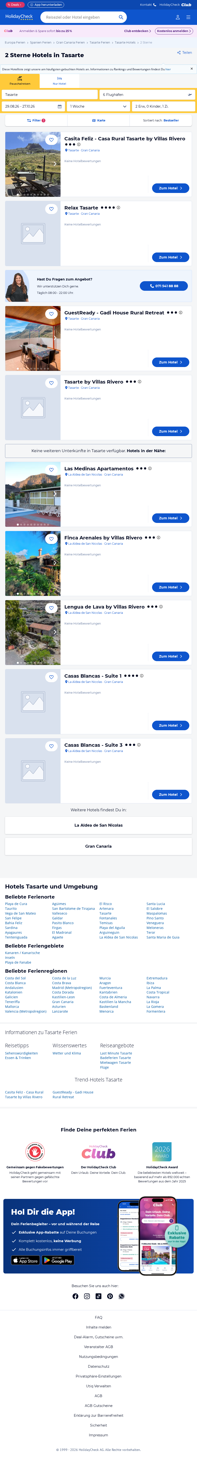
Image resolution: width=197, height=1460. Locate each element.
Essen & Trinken (18, 1057)
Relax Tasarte (81, 208)
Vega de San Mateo (20, 913)
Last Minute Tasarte (116, 1053)
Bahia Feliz (13, 923)
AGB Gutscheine (98, 1406)
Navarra (153, 997)
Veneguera (155, 923)
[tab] (20, 81)
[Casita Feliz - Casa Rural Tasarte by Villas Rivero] (33, 164)
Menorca (106, 1011)
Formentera (156, 1011)
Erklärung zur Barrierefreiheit (98, 1415)
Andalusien (14, 987)
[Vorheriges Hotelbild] (11, 164)
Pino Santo (155, 918)
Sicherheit (98, 1425)
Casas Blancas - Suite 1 (93, 676)
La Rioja (153, 1001)
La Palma (154, 987)
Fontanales (108, 918)
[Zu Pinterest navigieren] (110, 1296)
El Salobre (155, 908)
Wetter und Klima (67, 1053)
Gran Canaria (98, 846)
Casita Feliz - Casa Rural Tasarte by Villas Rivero (124, 139)
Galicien (11, 997)
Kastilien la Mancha (115, 1001)
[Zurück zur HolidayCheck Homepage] (19, 17)
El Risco (105, 903)
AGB (98, 1396)
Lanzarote (60, 1011)
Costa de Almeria (113, 997)
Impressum (98, 1435)
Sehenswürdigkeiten (21, 1053)
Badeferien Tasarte (115, 1057)
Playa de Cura (16, 903)
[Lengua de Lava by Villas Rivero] (33, 632)
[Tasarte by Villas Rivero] (33, 407)
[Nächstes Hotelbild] (55, 164)
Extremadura (157, 978)
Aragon (105, 983)
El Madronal (62, 932)
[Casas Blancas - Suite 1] (33, 701)
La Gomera (155, 1006)
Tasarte (105, 913)
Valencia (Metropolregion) (25, 1011)
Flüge (104, 1067)
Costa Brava (61, 983)
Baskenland (108, 1006)
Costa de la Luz (64, 978)
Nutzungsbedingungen (98, 1357)
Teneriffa (12, 1001)
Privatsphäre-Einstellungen (98, 1376)
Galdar (57, 918)
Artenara (106, 908)
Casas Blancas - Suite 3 (93, 745)
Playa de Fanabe (18, 962)
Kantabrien (108, 992)
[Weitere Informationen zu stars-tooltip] (78, 144)
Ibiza (150, 983)
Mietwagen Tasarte (115, 1062)
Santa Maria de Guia (163, 937)
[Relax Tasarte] (33, 233)
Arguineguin (109, 932)
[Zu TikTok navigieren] (98, 1296)
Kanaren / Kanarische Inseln (22, 955)
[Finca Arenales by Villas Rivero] (33, 563)
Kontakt (146, 4)
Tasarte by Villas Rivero (93, 382)
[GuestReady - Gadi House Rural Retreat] (33, 338)
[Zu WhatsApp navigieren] (121, 1296)
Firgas (57, 927)
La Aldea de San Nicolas (98, 825)
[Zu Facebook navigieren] (75, 1296)
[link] (178, 17)
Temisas (106, 923)
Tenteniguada (16, 937)
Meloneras (155, 927)
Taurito (11, 908)
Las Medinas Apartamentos (99, 469)
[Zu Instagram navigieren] (87, 1296)
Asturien (59, 1006)
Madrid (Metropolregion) (72, 987)
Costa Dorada (63, 992)
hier (168, 69)
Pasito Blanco (63, 923)
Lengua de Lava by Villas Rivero (104, 607)
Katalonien (13, 992)
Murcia (105, 978)
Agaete (57, 937)
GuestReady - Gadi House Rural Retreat (114, 313)
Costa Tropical (158, 992)
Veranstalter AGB (98, 1347)
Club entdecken (136, 31)
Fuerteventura (110, 987)
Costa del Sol (15, 978)
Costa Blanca (15, 983)
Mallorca (12, 1006)
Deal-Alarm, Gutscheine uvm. (98, 1337)
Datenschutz (98, 1366)
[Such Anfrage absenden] (121, 17)
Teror (151, 932)
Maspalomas (157, 913)
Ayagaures (13, 932)
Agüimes (59, 903)
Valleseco (59, 913)
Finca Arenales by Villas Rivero (103, 538)
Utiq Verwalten (98, 1386)
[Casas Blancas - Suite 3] (33, 770)
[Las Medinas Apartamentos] (33, 494)
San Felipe (13, 918)
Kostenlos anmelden (172, 31)
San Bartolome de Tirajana (73, 908)
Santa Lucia (156, 903)
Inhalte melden (98, 1327)
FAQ (98, 1317)
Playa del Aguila (112, 927)
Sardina (11, 927)
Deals (13, 4)
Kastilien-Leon (63, 997)
